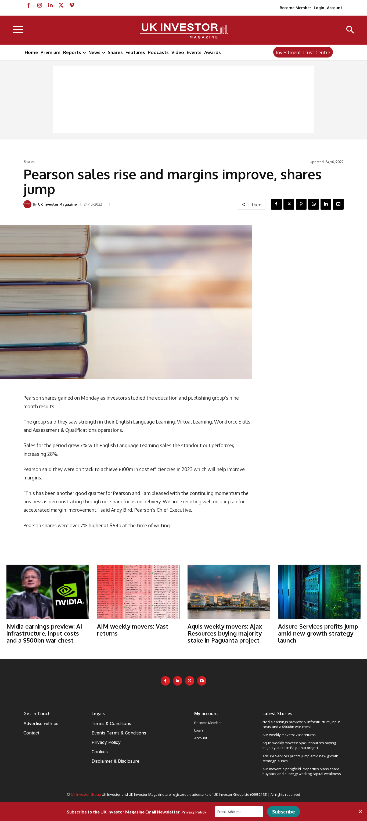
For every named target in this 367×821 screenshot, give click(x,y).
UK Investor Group (86, 794)
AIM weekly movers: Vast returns (132, 629)
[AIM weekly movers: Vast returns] (138, 592)
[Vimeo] (71, 5)
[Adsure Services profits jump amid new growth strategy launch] (319, 592)
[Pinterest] (301, 204)
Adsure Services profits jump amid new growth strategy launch (318, 633)
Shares (29, 161)
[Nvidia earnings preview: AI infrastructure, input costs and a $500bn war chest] (47, 592)
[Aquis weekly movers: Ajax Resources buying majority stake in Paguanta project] (229, 592)
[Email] (338, 204)
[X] (61, 5)
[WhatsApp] (313, 204)
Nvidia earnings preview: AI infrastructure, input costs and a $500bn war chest (44, 633)
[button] (350, 30)
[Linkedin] (50, 5)
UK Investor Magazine (57, 204)
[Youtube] (201, 681)
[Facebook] (28, 5)
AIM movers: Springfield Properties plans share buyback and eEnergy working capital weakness (301, 771)
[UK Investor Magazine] (28, 204)
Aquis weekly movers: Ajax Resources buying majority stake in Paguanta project (225, 633)
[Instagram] (39, 5)
